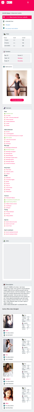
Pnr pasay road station (11, 28)
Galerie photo (8, 66)
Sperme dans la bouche (11, 221)
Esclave (7, 183)
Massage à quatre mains (11, 157)
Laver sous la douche (11, 139)
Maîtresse (8, 177)
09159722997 (9, 335)
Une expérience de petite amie (13, 199)
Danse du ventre (9, 171)
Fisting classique (10, 211)
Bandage (8, 189)
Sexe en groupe (9, 119)
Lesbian (8, 173)
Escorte (7, 131)
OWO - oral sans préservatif (12, 117)
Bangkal (7, 25)
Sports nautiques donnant (12, 232)
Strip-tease (8, 169)
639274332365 (9, 383)
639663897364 (9, 21)
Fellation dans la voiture (11, 203)
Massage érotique (10, 149)
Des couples (9, 137)
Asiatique (20, 58)
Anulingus (8, 143)
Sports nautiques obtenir (11, 234)
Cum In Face (9, 225)
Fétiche (7, 125)
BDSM (7, 181)
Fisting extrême (9, 215)
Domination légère (10, 179)
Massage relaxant (10, 161)
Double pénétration (10, 121)
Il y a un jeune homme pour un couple (14, 135)
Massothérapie (9, 155)
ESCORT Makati (6, 13)
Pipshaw (8, 141)
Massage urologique (10, 151)
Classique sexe (9, 113)
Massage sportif (10, 159)
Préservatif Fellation (10, 197)
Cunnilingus (8, 205)
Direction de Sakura (10, 163)
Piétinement (8, 191)
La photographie (10, 133)
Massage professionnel (11, 147)
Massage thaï (9, 153)
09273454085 (9, 359)
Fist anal (8, 213)
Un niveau (8, 115)
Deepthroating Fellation (11, 201)
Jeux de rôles (9, 187)
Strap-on (8, 185)
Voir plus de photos (17, 100)
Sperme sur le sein (10, 223)
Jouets (7, 123)
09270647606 (9, 408)
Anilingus (8, 207)
